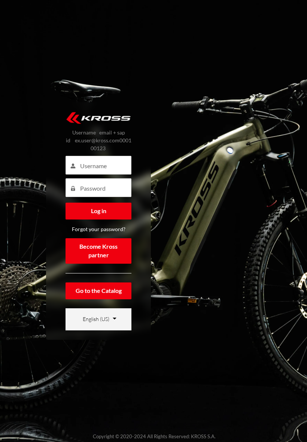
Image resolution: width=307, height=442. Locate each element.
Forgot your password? (98, 229)
